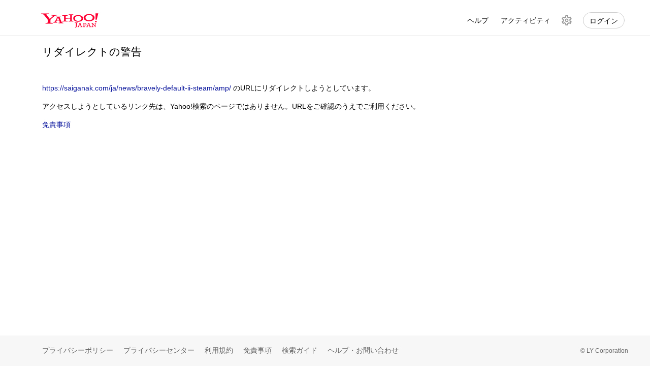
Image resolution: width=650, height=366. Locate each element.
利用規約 (219, 350)
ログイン (604, 21)
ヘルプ (478, 20)
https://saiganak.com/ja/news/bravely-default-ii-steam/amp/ (136, 88)
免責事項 (56, 124)
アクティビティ (525, 20)
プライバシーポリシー (77, 350)
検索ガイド (299, 350)
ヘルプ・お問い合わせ (363, 350)
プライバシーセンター (158, 350)
